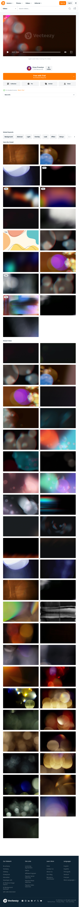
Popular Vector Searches (29, 876)
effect (53, 136)
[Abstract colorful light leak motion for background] (21, 261)
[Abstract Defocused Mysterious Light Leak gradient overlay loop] (21, 196)
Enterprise (6, 874)
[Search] (69, 8)
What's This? (21, 90)
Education (6, 876)
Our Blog (49, 874)
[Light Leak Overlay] (58, 568)
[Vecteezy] (3, 3)
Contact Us (49, 868)
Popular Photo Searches (29, 880)
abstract (20, 136)
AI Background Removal (8, 887)
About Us (49, 871)
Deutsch (65, 874)
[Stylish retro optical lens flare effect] (58, 632)
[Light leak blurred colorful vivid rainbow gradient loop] (58, 196)
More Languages (67, 879)
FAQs (47, 865)
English (64, 865)
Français (65, 876)
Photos (18, 3)
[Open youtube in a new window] (41, 902)
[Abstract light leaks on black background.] (21, 283)
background (9, 136)
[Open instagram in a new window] (25, 902)
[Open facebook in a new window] (22, 902)
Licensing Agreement (28, 866)
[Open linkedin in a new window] (28, 902)
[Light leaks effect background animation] (58, 218)
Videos (28, 3)
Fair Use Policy (70, 902)
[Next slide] (71, 136)
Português (65, 871)
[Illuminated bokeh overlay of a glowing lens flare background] (21, 326)
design (61, 136)
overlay (37, 136)
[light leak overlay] (21, 175)
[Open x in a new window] (38, 902)
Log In (70, 3)
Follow (49, 69)
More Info (7, 94)
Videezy (5, 871)
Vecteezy (6, 868)
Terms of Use (51, 902)
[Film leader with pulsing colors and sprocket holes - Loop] (21, 304)
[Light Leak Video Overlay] (58, 154)
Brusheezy (6, 865)
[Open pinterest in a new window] (32, 902)
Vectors (9, 3)
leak (45, 136)
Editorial (37, 3)
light (28, 136)
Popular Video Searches (29, 885)
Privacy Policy (61, 902)
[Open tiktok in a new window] (35, 902)
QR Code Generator (6, 891)
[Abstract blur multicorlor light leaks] (58, 175)
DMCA (27, 870)
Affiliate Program (30, 872)
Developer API (7, 879)
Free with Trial (39, 76)
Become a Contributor (49, 877)
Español (64, 868)
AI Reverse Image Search (8, 883)
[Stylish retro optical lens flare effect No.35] (21, 154)
